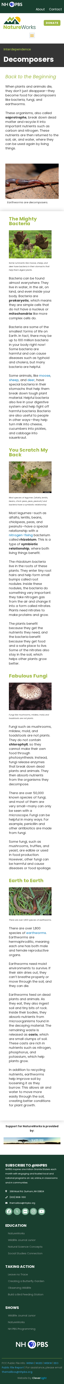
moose (44, 375)
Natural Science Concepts (25, 1246)
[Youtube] (41, 1211)
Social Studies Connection (25, 1253)
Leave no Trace (18, 1274)
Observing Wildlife (19, 1288)
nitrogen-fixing (21, 535)
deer (31, 380)
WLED (39, 1363)
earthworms (36, 933)
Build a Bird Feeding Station (25, 1294)
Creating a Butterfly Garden (26, 1281)
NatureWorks (16, 1233)
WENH (30, 1363)
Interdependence (17, 49)
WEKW (48, 1363)
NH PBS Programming (21, 1329)
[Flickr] (25, 1211)
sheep (14, 380)
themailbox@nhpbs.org (17, 1372)
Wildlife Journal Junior (22, 1240)
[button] (32, 35)
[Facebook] (8, 1211)
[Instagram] (33, 1211)
